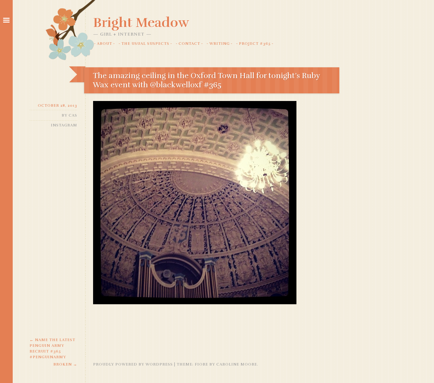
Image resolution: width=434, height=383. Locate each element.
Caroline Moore (236, 364)
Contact (189, 43)
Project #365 (255, 43)
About (104, 43)
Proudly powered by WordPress (133, 364)
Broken (65, 364)
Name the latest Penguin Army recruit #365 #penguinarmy (52, 348)
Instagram (64, 125)
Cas (73, 115)
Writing (219, 43)
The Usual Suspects (145, 43)
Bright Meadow (141, 22)
